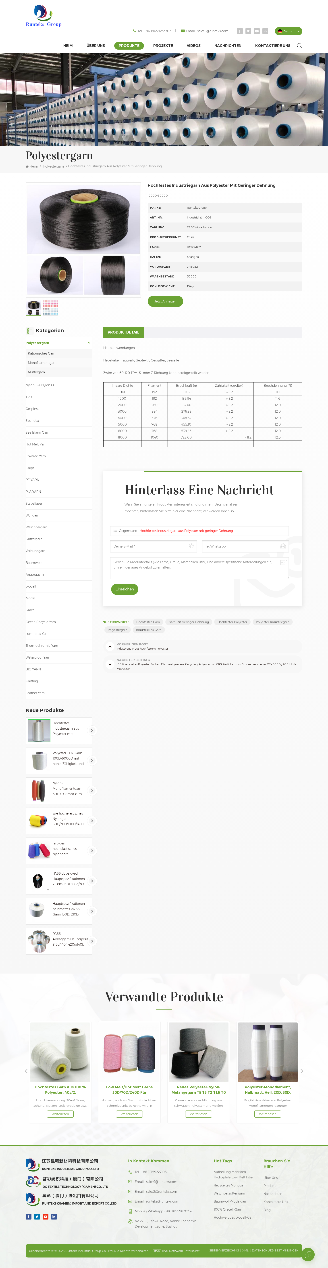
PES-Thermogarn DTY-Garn (268, 1087)
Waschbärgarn (36, 527)
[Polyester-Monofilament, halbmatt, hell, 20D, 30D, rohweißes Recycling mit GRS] (198, 1052)
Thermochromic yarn (42, 646)
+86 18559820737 (179, 1211)
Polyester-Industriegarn (272, 622)
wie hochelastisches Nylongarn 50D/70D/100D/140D (68, 818)
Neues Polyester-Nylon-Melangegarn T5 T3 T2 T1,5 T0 (129, 1090)
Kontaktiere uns (272, 46)
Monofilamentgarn (42, 363)
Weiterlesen (60, 1114)
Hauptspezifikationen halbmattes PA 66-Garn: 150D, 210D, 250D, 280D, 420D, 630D (69, 909)
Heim (68, 46)
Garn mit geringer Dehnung (189, 622)
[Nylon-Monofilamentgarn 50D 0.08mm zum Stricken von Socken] (39, 790)
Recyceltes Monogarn (230, 1185)
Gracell (31, 610)
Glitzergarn (34, 539)
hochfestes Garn (148, 622)
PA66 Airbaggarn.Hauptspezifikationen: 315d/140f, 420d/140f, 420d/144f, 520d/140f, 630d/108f (70, 939)
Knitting (32, 681)
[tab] (123, 332)
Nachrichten (227, 46)
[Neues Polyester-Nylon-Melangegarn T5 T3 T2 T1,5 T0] (129, 1052)
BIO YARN (33, 669)
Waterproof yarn (38, 657)
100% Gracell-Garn (228, 1209)
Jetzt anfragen (165, 301)
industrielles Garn (149, 630)
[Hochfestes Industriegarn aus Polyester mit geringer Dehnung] (39, 730)
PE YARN (32, 480)
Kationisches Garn (41, 353)
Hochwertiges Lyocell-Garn (234, 1218)
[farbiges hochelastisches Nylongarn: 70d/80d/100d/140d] (39, 851)
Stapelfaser (34, 504)
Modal (30, 598)
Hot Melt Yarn (36, 444)
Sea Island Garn (37, 432)
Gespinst (32, 409)
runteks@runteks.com (162, 1201)
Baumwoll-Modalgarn (230, 1201)
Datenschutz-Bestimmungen (275, 1250)
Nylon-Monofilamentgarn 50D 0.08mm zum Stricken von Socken (68, 789)
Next (302, 1071)
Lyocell (31, 586)
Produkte (129, 46)
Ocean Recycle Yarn (41, 622)
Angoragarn (35, 575)
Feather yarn (35, 693)
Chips (30, 468)
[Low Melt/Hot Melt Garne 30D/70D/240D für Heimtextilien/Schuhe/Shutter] (60, 1052)
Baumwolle (34, 563)
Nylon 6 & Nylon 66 (40, 385)
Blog (267, 1210)
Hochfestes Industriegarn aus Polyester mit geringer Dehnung (67, 729)
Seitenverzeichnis (224, 1250)
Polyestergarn (53, 166)
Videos (194, 46)
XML (245, 1250)
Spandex (32, 421)
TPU (29, 397)
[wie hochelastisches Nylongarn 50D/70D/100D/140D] (39, 821)
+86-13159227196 (154, 1172)
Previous (26, 1071)
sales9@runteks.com (212, 31)
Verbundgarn (35, 551)
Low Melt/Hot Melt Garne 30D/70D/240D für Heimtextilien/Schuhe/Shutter (60, 1090)
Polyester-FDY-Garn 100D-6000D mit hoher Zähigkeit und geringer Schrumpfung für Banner (68, 758)
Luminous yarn (37, 634)
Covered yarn (36, 456)
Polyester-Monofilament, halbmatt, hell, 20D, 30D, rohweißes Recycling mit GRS (198, 1090)
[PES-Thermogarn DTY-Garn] (268, 1052)
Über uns (96, 46)
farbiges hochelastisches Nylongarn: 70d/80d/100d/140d (67, 849)
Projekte (163, 46)
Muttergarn (36, 372)
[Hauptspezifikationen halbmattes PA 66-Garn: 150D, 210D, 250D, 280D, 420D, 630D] (39, 911)
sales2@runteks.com (161, 1192)
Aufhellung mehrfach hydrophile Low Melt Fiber (234, 1174)
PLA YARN (33, 492)
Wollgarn (32, 515)
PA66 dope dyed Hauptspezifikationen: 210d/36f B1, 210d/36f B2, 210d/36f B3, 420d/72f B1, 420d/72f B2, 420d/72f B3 (69, 879)
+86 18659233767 (157, 31)
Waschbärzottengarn (229, 1193)
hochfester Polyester (232, 622)
